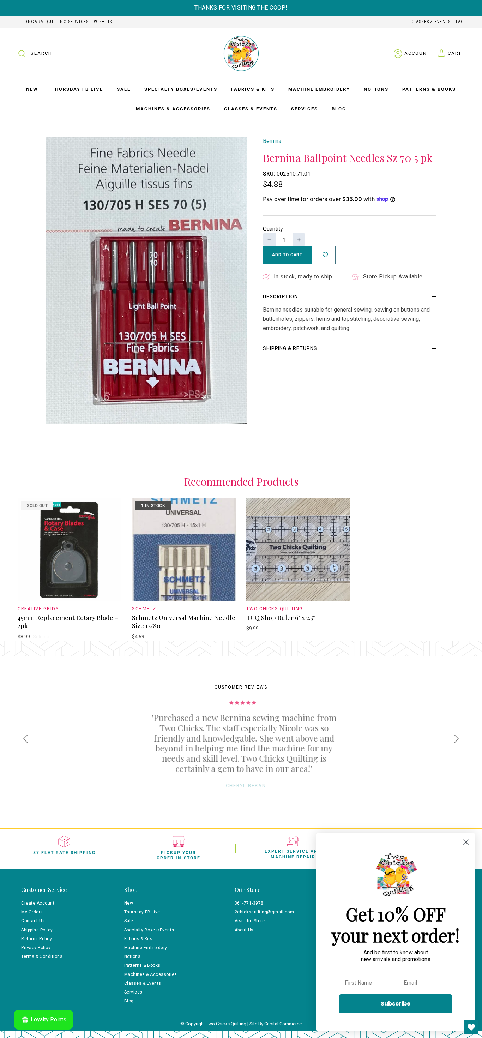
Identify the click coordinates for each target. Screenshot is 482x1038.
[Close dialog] (466, 842)
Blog (339, 109)
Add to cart (287, 254)
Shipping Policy (37, 930)
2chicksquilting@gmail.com (264, 912)
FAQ (460, 22)
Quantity (273, 229)
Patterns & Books (429, 89)
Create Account (37, 903)
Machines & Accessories (173, 109)
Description (280, 296)
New (32, 89)
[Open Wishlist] (471, 1027)
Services (304, 109)
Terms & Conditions (41, 956)
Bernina (272, 141)
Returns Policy (36, 938)
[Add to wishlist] (325, 255)
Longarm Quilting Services (55, 22)
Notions (376, 89)
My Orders (32, 912)
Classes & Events (430, 22)
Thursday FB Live (77, 89)
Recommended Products (241, 482)
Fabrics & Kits (253, 89)
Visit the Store (250, 920)
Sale (124, 89)
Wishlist (104, 22)
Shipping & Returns (290, 348)
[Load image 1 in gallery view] (146, 280)
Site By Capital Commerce (275, 1023)
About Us (244, 930)
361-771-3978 (249, 903)
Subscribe (395, 1004)
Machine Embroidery (319, 89)
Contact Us (33, 920)
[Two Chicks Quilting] (241, 53)
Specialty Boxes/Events (180, 89)
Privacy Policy (35, 947)
